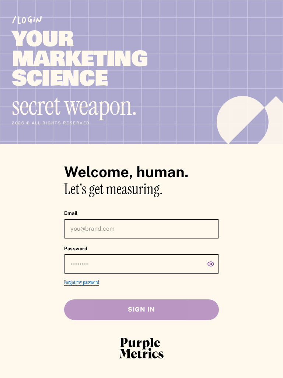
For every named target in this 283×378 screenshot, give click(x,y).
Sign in (141, 309)
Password (75, 248)
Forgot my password (81, 282)
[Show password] (210, 264)
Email (71, 213)
